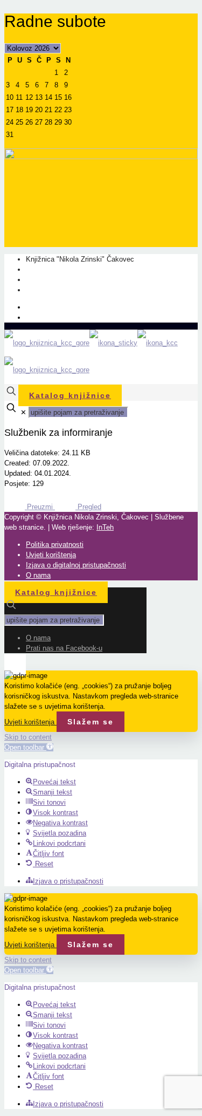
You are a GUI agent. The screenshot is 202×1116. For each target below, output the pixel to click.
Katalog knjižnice (70, 395)
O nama (38, 307)
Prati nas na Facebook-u (64, 317)
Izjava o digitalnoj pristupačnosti (76, 565)
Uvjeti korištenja (51, 555)
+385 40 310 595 (52, 269)
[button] (28, 747)
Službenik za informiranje (58, 432)
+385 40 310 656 (52, 280)
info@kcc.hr (45, 290)
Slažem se (90, 721)
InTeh (105, 527)
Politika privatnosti (54, 544)
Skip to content (28, 737)
